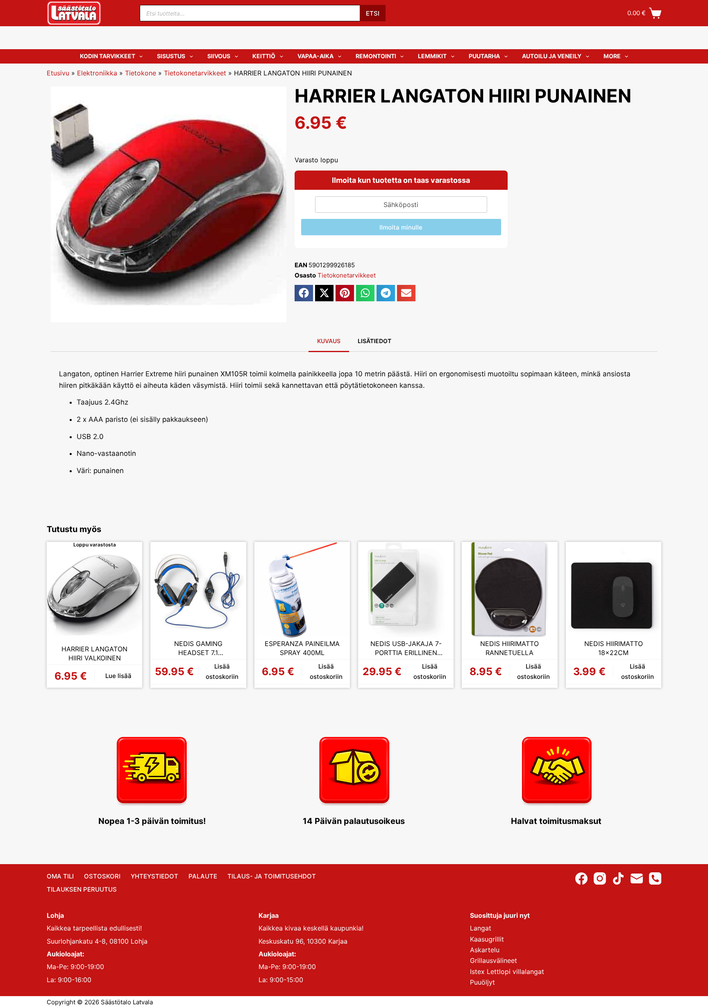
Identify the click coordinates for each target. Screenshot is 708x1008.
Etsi (372, 13)
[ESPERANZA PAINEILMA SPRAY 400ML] (302, 589)
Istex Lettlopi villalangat (507, 971)
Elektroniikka (97, 73)
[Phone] (655, 878)
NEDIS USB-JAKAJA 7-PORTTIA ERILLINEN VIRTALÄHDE (406, 648)
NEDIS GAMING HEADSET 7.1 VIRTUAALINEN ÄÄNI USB (198, 648)
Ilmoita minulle (400, 227)
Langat (480, 928)
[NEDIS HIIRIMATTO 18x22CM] (613, 589)
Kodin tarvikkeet (107, 55)
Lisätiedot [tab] (374, 340)
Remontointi (376, 55)
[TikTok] (618, 878)
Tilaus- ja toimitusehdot (271, 876)
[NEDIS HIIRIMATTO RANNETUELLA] (509, 589)
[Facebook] (581, 878)
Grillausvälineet (493, 960)
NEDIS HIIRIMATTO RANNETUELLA (509, 648)
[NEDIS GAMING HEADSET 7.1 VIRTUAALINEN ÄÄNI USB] (198, 589)
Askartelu (484, 950)
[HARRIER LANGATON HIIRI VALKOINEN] (94, 595)
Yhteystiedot (154, 876)
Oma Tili (60, 876)
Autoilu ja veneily (551, 55)
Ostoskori (102, 876)
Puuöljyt (482, 982)
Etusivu (58, 73)
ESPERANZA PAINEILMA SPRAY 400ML (302, 648)
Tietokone (140, 73)
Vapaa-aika (315, 55)
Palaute (202, 876)
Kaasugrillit (487, 939)
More (612, 55)
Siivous (218, 55)
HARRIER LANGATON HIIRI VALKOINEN (94, 653)
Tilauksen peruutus (82, 889)
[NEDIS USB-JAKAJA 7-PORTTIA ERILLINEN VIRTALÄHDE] (406, 589)
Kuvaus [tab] (328, 340)
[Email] (637, 878)
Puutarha (484, 55)
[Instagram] (600, 878)
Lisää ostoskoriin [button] (222, 671)
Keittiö (263, 55)
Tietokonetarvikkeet (195, 73)
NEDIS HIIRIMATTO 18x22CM (613, 648)
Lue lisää (118, 676)
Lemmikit (432, 55)
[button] (304, 293)
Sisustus (171, 55)
